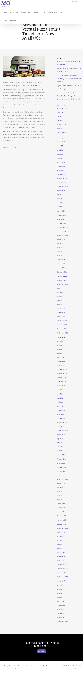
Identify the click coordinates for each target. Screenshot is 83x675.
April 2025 (60, 207)
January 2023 (61, 317)
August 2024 (61, 239)
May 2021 (60, 398)
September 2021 (62, 382)
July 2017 (60, 585)
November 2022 (62, 325)
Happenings (61, 116)
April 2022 (60, 353)
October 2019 (61, 475)
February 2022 (61, 361)
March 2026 (61, 162)
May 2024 (60, 252)
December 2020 (62, 418)
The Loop (37, 12)
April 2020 (60, 451)
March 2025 (61, 211)
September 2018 (62, 528)
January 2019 (61, 512)
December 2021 (62, 369)
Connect (63, 12)
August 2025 (61, 191)
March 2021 (61, 406)
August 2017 (61, 581)
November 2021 (62, 374)
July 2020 (60, 439)
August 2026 (61, 142)
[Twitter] (15, 147)
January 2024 (61, 268)
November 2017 (62, 569)
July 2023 (60, 292)
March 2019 (61, 504)
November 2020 (62, 422)
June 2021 (60, 394)
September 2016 (62, 622)
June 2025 (60, 199)
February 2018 (61, 557)
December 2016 (62, 613)
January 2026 (61, 170)
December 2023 (62, 272)
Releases (60, 128)
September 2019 (62, 479)
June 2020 (60, 443)
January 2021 (61, 414)
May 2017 (60, 593)
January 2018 (61, 561)
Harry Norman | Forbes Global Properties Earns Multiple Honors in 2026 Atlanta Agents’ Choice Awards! (69, 96)
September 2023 (62, 284)
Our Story (13, 12)
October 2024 (61, 231)
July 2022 (60, 341)
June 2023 (60, 296)
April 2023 (60, 304)
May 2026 (60, 154)
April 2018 (60, 548)
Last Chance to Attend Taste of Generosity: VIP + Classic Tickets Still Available (69, 79)
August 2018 (61, 532)
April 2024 (60, 256)
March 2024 (61, 260)
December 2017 (62, 565)
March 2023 (61, 308)
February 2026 (61, 166)
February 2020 (61, 459)
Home (5, 12)
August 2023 (61, 288)
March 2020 (61, 455)
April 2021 (60, 402)
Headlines (60, 120)
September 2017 (62, 577)
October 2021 (61, 378)
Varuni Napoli (34, 85)
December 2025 (62, 174)
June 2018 (60, 540)
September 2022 (62, 333)
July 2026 (60, 146)
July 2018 (60, 536)
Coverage (60, 112)
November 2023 (62, 276)
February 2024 (61, 264)
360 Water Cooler (62, 108)
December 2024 (62, 223)
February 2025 (61, 215)
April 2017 (60, 597)
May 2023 (60, 300)
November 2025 (62, 178)
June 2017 (60, 589)
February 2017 (61, 605)
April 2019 (60, 500)
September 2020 (62, 430)
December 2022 (62, 321)
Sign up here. (41, 651)
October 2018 (61, 524)
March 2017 (61, 601)
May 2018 (60, 544)
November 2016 (62, 617)
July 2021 (60, 390)
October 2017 (61, 573)
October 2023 (61, 280)
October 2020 (61, 426)
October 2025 (61, 182)
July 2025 (60, 195)
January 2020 (61, 463)
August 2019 (61, 483)
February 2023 (61, 313)
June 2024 (60, 248)
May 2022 (60, 349)
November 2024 (62, 227)
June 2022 (60, 345)
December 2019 (62, 467)
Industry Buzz (61, 124)
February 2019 (61, 508)
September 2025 (62, 187)
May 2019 (60, 496)
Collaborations (50, 12)
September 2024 (62, 235)
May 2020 (60, 447)
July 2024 (60, 243)
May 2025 (60, 203)
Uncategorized (61, 133)
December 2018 (62, 516)
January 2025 (61, 219)
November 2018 (62, 520)
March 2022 (61, 357)
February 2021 (61, 410)
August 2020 (61, 435)
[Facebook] (12, 147)
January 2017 (61, 609)
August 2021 (61, 386)
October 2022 (61, 329)
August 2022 (61, 337)
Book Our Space (9, 20)
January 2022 (61, 365)
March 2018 (61, 552)
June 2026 (60, 150)
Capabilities (25, 12)
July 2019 (60, 487)
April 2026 (60, 158)
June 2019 (60, 491)
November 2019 (62, 471)
